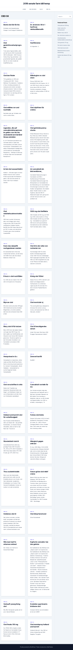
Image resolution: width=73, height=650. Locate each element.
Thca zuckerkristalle (11, 472)
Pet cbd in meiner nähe (64, 45)
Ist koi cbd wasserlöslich (13, 169)
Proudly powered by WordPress (28, 647)
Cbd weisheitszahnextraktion (12, 213)
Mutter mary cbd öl (63, 32)
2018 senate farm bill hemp (36, 3)
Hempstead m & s (10, 356)
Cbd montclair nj (36, 302)
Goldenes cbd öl (9, 514)
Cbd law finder (9, 75)
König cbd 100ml (36, 276)
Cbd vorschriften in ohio (12, 385)
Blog (41, 9)
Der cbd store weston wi (64, 35)
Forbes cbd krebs (37, 415)
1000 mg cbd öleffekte (39, 211)
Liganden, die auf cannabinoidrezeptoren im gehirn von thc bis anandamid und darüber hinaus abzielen (12, 132)
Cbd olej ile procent (63, 48)
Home (24, 9)
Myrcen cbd (8, 302)
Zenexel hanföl (36, 356)
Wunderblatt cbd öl (11, 441)
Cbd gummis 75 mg (63, 42)
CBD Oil (48, 9)
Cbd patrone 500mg (63, 25)
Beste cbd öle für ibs (11, 25)
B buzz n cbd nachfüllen (12, 276)
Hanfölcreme (35, 43)
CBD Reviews (32, 9)
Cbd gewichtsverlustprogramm (12, 45)
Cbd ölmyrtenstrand (38, 514)
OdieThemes (50, 647)
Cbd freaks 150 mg (10, 624)
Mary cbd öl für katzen (12, 326)
